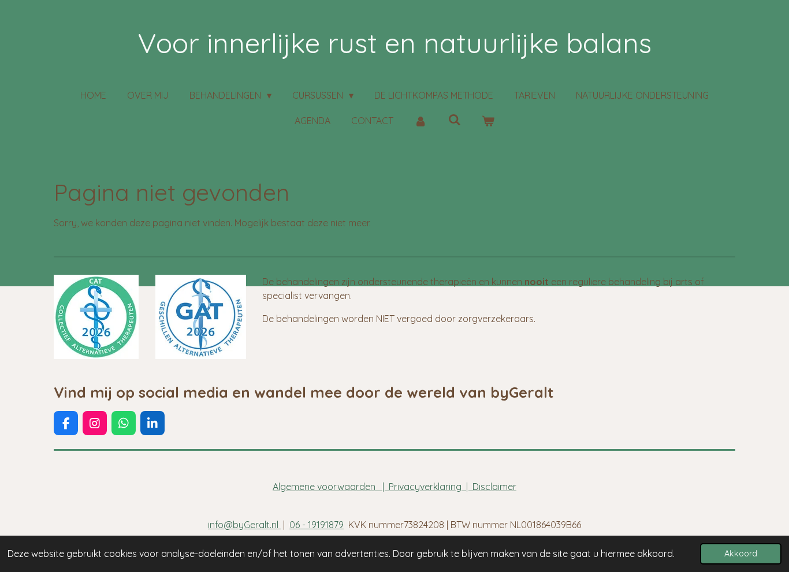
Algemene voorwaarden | (331, 486)
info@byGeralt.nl (244, 524)
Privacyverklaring (425, 486)
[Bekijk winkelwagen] (488, 120)
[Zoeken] (454, 119)
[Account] (420, 120)
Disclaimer (494, 486)
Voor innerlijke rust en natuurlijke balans (394, 42)
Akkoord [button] (740, 553)
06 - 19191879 (316, 524)
